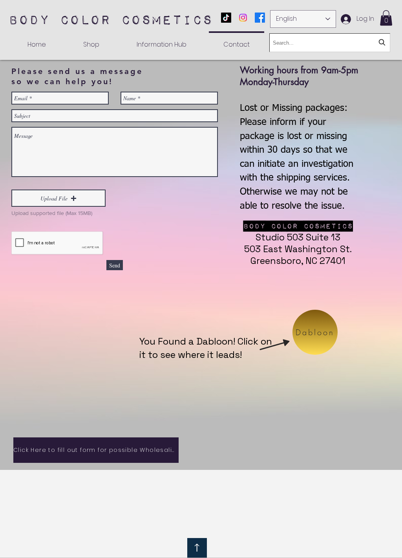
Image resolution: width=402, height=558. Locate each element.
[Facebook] (260, 18)
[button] (386, 17)
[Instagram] (243, 18)
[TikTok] (226, 18)
